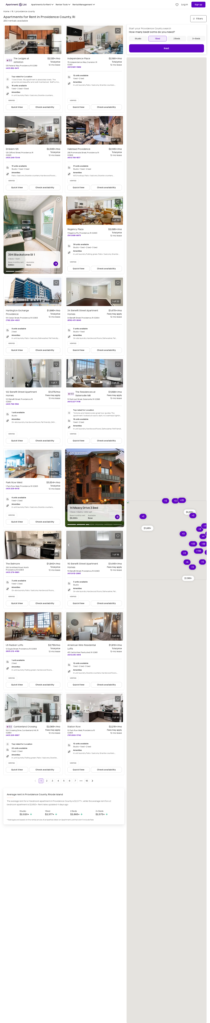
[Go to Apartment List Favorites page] (177, 4)
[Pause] (58, 199)
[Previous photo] (7, 40)
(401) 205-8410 (12, 489)
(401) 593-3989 (74, 67)
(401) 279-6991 (12, 572)
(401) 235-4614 (74, 655)
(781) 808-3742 (74, 735)
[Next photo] (59, 40)
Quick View (17, 107)
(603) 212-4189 (12, 651)
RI (12, 11)
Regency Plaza (75, 229)
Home (6, 11)
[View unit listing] (55, 263)
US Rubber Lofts (14, 645)
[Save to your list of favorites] (56, 31)
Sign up (198, 4)
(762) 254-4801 (13, 320)
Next (166, 48)
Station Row (74, 726)
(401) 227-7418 (73, 402)
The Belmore (13, 563)
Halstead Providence (78, 149)
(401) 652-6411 (12, 68)
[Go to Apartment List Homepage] (16, 4)
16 (87, 781)
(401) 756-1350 (12, 404)
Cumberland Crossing (25, 726)
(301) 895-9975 (74, 235)
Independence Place (78, 58)
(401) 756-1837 (73, 158)
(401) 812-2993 (74, 573)
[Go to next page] (92, 781)
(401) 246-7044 (13, 158)
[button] (147, 528)
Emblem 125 (12, 149)
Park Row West (14, 482)
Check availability (44, 107)
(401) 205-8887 (13, 735)
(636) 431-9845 (74, 320)
